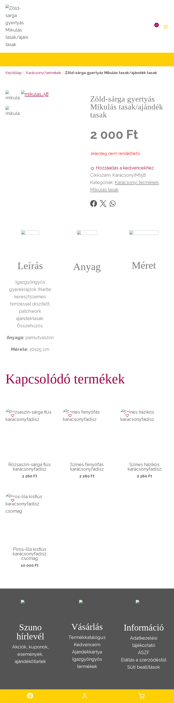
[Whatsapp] (112, 203)
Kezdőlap (13, 73)
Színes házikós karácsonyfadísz (144, 467)
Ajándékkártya (87, 652)
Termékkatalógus (87, 637)
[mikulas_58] (52, 121)
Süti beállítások (143, 667)
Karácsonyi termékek (43, 73)
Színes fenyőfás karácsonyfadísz (87, 467)
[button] (122, 167)
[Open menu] (165, 26)
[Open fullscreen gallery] (79, 148)
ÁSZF (144, 652)
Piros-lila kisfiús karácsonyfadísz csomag (29, 554)
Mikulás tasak (104, 189)
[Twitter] (103, 203)
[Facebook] (93, 203)
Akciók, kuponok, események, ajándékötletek (30, 654)
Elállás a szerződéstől (144, 660)
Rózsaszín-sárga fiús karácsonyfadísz (29, 467)
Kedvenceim (87, 644)
